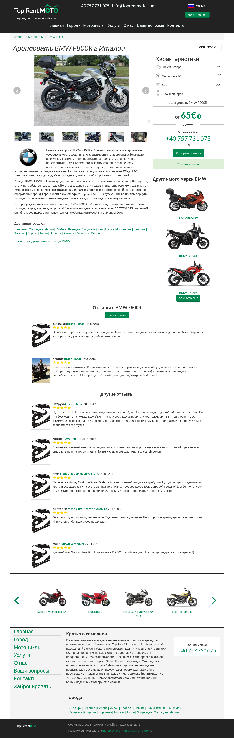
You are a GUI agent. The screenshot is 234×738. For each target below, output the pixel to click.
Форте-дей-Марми (166, 712)
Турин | (45, 233)
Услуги (114, 25)
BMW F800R (56, 36)
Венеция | (75, 229)
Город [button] (72, 25)
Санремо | (21, 229)
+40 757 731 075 (188, 138)
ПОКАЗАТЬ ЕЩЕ (188, 298)
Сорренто (97, 233)
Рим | (101, 229)
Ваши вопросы (150, 25)
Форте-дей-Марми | (42, 229)
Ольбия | (62, 229)
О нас (128, 25)
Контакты (176, 25)
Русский (199, 5)
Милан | (110, 229)
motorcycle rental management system (126, 730)
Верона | (33, 233)
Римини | (70, 233)
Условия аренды (188, 164)
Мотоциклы (93, 25)
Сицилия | (140, 229)
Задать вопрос (197, 14)
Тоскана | (20, 233)
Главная (56, 25)
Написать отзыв (117, 314)
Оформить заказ (188, 153)
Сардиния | (90, 229)
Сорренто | (106, 712)
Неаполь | (57, 233)
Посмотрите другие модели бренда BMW (42, 241)
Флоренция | (124, 229)
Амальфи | (83, 233)
